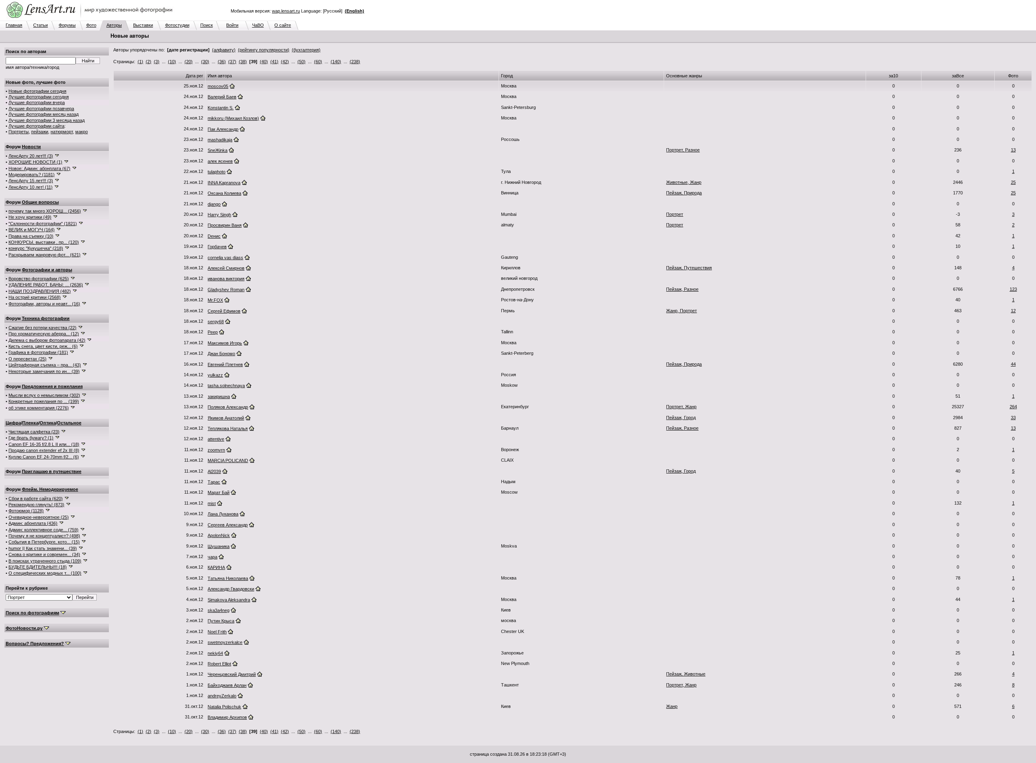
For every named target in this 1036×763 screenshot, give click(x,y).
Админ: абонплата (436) (32, 523)
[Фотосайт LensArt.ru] (91, 18)
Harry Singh (219, 214)
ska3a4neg (218, 610)
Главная (14, 25)
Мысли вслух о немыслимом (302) (44, 395)
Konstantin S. (221, 107)
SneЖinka (217, 150)
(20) (189, 61)
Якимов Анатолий (226, 418)
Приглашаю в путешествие (51, 471)
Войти (232, 25)
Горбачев (217, 246)
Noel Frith (217, 631)
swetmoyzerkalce (225, 642)
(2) (148, 61)
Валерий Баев (222, 96)
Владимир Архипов (227, 717)
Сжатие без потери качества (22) (42, 327)
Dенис (214, 236)
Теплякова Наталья (228, 428)
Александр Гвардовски (231, 588)
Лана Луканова (223, 514)
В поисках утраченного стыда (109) (44, 560)
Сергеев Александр (228, 524)
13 (1013, 149)
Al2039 (214, 471)
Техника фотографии (46, 318)
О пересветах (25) (27, 358)
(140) (336, 61)
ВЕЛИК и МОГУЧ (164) (31, 229)
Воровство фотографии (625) (38, 278)
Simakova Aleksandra (229, 599)
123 (1013, 289)
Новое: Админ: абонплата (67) (39, 168)
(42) (285, 61)
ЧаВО (258, 25)
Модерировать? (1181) (31, 174)
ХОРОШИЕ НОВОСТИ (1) (35, 162)
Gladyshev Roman (226, 289)
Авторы (114, 25)
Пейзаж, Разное (682, 289)
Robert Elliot (219, 663)
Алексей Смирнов (226, 268)
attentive (216, 439)
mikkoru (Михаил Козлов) (233, 118)
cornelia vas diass (225, 257)
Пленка (30, 422)
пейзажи (39, 131)
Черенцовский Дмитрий (232, 674)
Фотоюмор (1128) (26, 510)
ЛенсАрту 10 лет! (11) (30, 187)
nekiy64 (215, 653)
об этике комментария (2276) (38, 407)
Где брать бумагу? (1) (30, 437)
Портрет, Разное (683, 149)
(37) (232, 61)
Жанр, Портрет (681, 310)
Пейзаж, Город (681, 417)
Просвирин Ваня (225, 225)
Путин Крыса (221, 620)
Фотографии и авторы (47, 269)
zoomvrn (216, 450)
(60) (318, 61)
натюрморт (62, 131)
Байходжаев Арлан (227, 685)
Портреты (18, 131)
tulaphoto (216, 171)
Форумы (67, 25)
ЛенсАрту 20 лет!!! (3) (30, 155)
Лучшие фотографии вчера (36, 102)
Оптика (48, 422)
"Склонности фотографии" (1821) (42, 223)
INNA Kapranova (224, 182)
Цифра (13, 422)
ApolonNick (219, 535)
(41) (274, 61)
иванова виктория (226, 278)
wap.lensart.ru (286, 11)
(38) (243, 61)
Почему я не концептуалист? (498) (44, 535)
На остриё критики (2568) (34, 297)
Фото (91, 25)
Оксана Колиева (224, 193)
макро (81, 131)
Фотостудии (177, 25)
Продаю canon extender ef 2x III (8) (43, 450)
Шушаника (218, 546)
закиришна (219, 396)
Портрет (674, 214)
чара (212, 556)
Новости (31, 146)
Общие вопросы (40, 202)
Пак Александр (223, 129)
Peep (213, 332)
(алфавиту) (224, 49)
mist (212, 503)
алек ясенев (220, 161)
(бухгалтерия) (306, 49)
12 (1013, 310)
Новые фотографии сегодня (37, 91)
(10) (172, 61)
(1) (140, 61)
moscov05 (218, 86)
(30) (205, 61)
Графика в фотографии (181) (38, 352)
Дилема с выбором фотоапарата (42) (46, 340)
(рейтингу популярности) (263, 49)
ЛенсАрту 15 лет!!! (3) (30, 180)
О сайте (282, 25)
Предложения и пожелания (52, 386)
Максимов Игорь (225, 343)
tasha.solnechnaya (226, 385)
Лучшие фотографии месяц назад (43, 114)
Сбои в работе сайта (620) (35, 498)
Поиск (206, 25)
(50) (301, 61)
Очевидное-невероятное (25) (38, 517)
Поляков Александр (228, 407)
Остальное (69, 422)
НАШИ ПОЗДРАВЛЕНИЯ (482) (39, 291)
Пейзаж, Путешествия (689, 267)
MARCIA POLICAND (228, 460)
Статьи (40, 25)
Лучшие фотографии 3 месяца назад (46, 120)
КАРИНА (216, 567)
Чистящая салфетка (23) (33, 431)
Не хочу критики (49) (29, 217)
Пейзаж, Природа (684, 192)
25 (1013, 182)
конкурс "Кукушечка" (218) (35, 248)
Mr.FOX (215, 300)
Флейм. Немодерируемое (50, 489)
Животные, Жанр (683, 182)
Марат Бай (218, 492)
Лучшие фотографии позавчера (41, 108)
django (214, 204)
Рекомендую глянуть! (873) (36, 504)
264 (1013, 406)
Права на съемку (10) (30, 236)
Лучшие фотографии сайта (36, 126)
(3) (156, 61)
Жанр (671, 706)
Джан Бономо (221, 353)
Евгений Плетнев (225, 364)
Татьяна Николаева (228, 578)
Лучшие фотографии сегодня (38, 96)
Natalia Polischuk (224, 706)
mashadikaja (220, 139)
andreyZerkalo (222, 695)
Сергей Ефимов (224, 311)
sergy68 (216, 321)
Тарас (214, 482)
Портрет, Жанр (681, 406)
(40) (264, 61)
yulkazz (215, 375)
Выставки (143, 25)
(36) (222, 61)
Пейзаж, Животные (685, 673)
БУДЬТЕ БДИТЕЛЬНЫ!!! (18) (37, 567)
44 (1013, 364)
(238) (355, 61)
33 (1013, 417)
